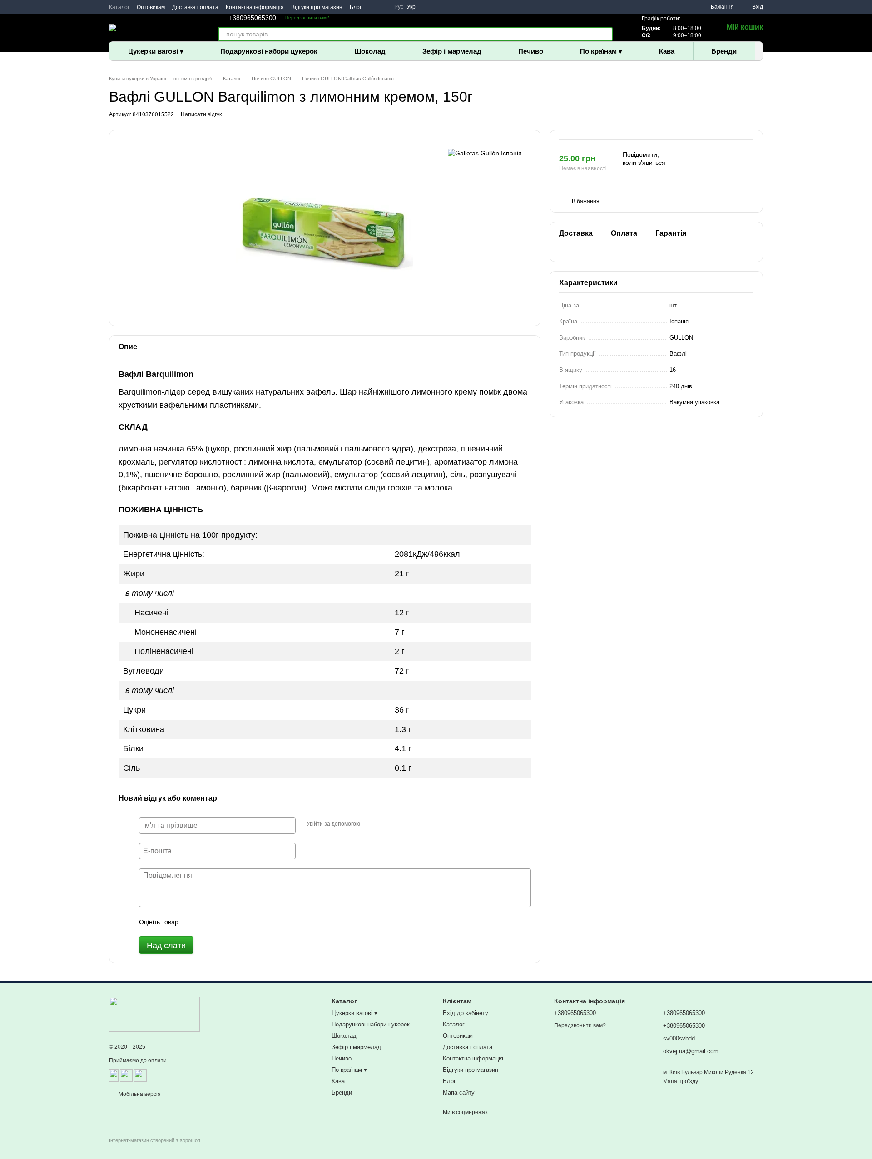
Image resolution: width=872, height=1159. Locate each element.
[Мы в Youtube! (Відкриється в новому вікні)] (372, 6)
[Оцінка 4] (237, 921)
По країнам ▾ (601, 51)
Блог (356, 7)
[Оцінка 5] (251, 921)
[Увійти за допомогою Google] (384, 824)
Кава (666, 51)
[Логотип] (154, 1014)
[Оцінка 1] (193, 921)
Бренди (724, 51)
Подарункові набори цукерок (268, 51)
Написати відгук (201, 114)
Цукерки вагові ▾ (155, 51)
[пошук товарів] (605, 34)
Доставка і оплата (195, 7)
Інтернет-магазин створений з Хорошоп (154, 1140)
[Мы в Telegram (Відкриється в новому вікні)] (383, 6)
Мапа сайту (459, 1092)
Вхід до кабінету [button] (465, 1013)
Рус (398, 7)
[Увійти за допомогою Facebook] (370, 824)
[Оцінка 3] (222, 921)
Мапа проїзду (680, 1081)
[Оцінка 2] (208, 921)
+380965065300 (252, 18)
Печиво (530, 51)
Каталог (119, 7)
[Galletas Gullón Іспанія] (485, 152)
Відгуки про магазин (316, 7)
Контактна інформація (255, 7)
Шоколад (370, 51)
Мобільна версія (139, 1094)
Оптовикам (151, 7)
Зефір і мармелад (451, 51)
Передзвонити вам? (307, 17)
